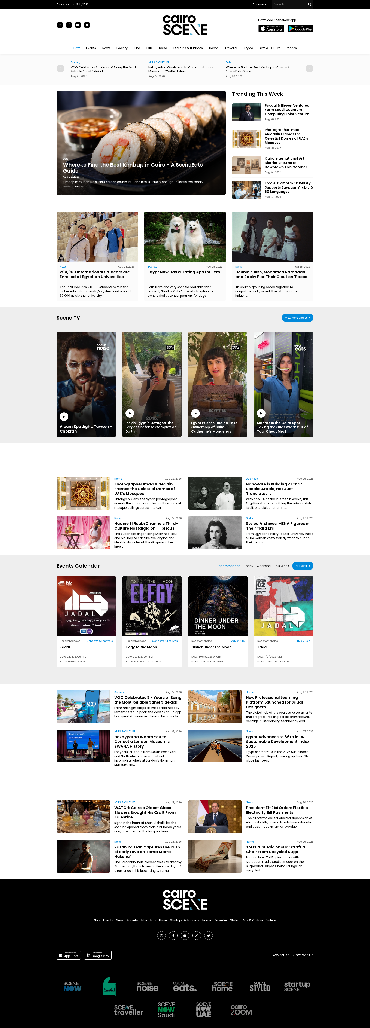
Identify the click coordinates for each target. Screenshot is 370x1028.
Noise (163, 47)
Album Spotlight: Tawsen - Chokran (86, 429)
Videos (292, 47)
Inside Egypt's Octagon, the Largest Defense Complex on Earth (150, 427)
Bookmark (259, 4)
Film (137, 47)
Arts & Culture (270, 47)
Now (76, 47)
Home (213, 47)
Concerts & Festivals (99, 641)
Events (91, 47)
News (106, 47)
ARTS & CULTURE (81, 62)
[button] (309, 68)
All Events (302, 566)
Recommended (229, 566)
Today (248, 566)
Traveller (231, 47)
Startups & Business (188, 47)
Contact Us (303, 955)
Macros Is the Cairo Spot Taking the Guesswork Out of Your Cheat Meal (282, 427)
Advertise (281, 955)
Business (252, 479)
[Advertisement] (185, 459)
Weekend (264, 566)
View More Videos (296, 318)
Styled (248, 47)
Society (122, 47)
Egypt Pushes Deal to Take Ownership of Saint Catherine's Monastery (214, 427)
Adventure (238, 641)
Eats (149, 47)
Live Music (303, 641)
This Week (281, 566)
